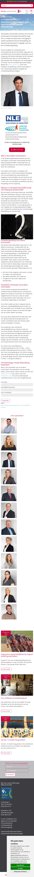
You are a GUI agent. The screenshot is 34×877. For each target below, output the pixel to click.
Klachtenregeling (6, 827)
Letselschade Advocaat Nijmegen (12, 833)
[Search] (31, 5)
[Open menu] (31, 11)
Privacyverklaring (6, 823)
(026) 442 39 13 (6, 806)
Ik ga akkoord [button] (20, 865)
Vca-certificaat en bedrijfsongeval (14, 698)
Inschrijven (10, 774)
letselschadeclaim (14, 65)
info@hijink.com (6, 376)
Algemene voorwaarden (9, 821)
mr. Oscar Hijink (6, 108)
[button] (17, 150)
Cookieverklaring (6, 825)
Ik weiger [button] (20, 868)
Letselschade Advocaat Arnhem (11, 831)
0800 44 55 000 (6, 374)
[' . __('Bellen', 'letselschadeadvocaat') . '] (27, 11)
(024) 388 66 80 (6, 815)
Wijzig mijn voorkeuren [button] (20, 871)
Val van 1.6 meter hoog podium (13, 740)
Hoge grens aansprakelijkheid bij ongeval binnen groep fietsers (17, 655)
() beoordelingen (20, 1)
